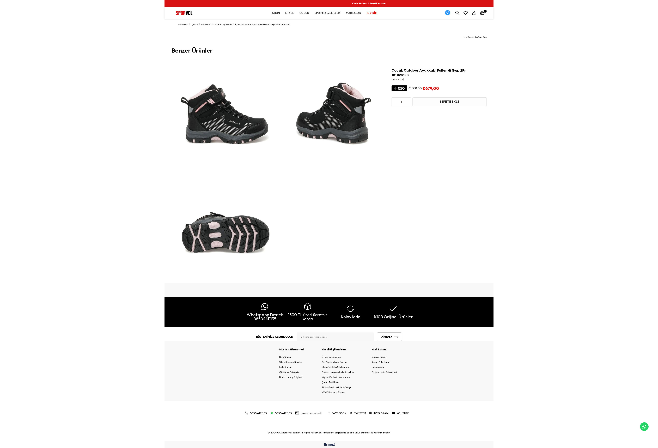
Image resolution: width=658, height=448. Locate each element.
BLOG (611, 3)
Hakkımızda (378, 367)
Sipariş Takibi (379, 356)
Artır (407, 101)
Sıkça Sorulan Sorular (290, 362)
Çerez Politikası (330, 382)
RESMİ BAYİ (572, 3)
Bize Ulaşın (285, 356)
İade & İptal (285, 367)
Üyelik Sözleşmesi (331, 356)
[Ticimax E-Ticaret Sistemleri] (329, 445)
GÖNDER (386, 336)
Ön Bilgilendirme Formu (334, 362)
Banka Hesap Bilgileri (290, 377)
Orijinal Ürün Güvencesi (384, 372)
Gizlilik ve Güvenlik (289, 372)
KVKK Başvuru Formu (333, 392)
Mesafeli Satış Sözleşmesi (335, 367)
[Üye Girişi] (474, 13)
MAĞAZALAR (593, 3)
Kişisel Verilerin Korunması (336, 377)
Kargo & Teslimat (381, 362)
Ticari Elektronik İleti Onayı (336, 387)
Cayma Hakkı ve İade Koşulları (338, 372)
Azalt (395, 101)
